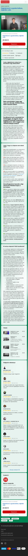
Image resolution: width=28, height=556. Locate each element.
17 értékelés (12, 53)
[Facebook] (2, 543)
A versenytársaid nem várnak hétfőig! (12, 526)
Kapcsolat (3, 529)
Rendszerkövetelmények (7, 535)
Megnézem (14, 44)
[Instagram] (5, 543)
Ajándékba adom (15, 46)
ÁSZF (2, 531)
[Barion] (13, 548)
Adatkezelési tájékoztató (7, 533)
